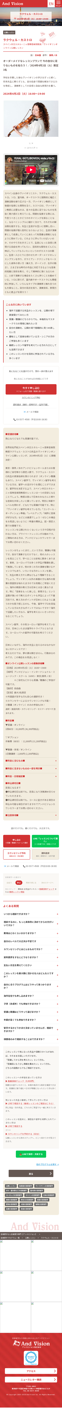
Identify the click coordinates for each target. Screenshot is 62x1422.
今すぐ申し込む (31, 389)
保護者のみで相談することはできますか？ (24, 1039)
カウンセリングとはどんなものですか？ (23, 949)
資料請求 (45, 854)
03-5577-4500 (33, 1391)
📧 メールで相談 (31, 411)
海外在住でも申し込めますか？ (19, 995)
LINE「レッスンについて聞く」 (45, 841)
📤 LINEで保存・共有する (31, 1154)
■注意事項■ (11, 815)
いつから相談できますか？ (17, 913)
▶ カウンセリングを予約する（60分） (23, 1133)
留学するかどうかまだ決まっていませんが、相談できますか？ (28, 1029)
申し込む (16, 841)
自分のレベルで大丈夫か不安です (20, 941)
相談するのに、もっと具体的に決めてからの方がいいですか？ (28, 923)
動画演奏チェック (46, 889)
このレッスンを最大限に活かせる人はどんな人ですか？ (28, 975)
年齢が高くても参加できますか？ (20, 1019)
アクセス (31, 1371)
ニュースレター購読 (31, 1379)
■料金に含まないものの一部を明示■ (23, 768)
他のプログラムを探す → (47, 1164)
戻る (31, 1173)
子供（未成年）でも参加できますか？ (22, 1003)
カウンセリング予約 (31, 397)
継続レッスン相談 (16, 891)
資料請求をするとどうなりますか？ (21, 957)
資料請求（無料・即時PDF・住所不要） (31, 404)
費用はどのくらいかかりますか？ (20, 933)
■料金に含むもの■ (15, 760)
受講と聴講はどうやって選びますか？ (22, 1011)
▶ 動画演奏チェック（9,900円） (20, 1081)
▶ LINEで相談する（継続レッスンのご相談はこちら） (30, 1103)
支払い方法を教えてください (18, 965)
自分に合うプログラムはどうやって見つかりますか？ (27, 986)
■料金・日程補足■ (15, 776)
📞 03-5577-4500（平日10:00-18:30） (31, 419)
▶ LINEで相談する (13, 1126)
